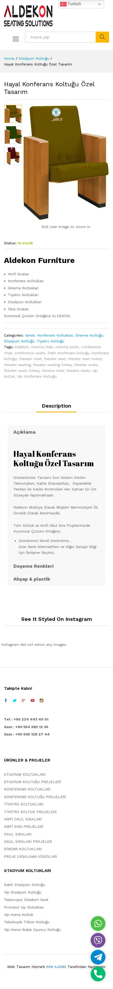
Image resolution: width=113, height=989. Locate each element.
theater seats (86, 365)
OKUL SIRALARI (18, 834)
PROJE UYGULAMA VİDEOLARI (30, 856)
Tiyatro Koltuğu (50, 341)
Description (56, 405)
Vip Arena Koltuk (18, 914)
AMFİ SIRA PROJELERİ (23, 826)
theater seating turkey (52, 365)
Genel (30, 335)
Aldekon (21, 347)
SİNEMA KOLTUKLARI (23, 849)
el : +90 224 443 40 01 (27, 719)
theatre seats (78, 370)
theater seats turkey (21, 370)
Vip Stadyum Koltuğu (22, 892)
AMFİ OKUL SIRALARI (23, 819)
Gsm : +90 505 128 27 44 (27, 734)
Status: (10, 243)
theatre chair (53, 370)
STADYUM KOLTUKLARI (24, 774)
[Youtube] (32, 700)
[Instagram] (41, 700)
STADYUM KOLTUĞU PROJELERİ (32, 782)
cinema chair (42, 347)
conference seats (29, 353)
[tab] (56, 407)
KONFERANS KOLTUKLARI (27, 789)
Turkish (73, 4)
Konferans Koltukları (55, 335)
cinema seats (67, 347)
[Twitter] (14, 700)
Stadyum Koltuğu (19, 341)
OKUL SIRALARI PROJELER (28, 841)
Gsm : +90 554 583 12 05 (26, 727)
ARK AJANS (56, 967)
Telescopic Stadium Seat (26, 899)
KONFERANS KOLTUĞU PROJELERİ (35, 797)
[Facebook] (5, 700)
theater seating (17, 365)
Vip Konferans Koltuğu (36, 376)
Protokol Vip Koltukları (24, 907)
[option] (13, 113)
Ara (102, 37)
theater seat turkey (85, 359)
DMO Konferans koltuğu (68, 353)
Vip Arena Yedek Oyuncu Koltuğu (32, 929)
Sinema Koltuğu (89, 335)
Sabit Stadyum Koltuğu (24, 885)
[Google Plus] (23, 700)
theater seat (55, 359)
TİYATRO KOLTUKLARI (23, 804)
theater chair (30, 359)
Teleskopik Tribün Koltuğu (26, 922)
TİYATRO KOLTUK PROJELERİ (30, 812)
